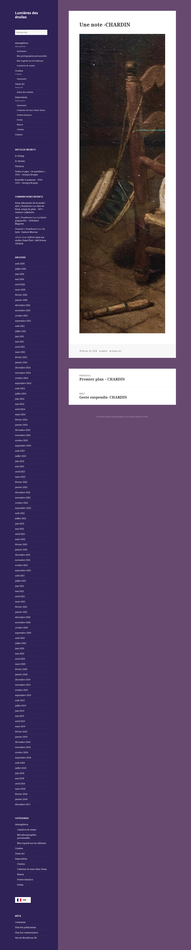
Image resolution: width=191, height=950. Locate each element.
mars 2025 (20, 352)
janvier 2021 (21, 612)
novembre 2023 (23, 435)
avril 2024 (20, 409)
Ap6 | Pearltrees (23, 217)
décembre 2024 (22, 367)
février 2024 (21, 419)
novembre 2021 (23, 560)
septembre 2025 (23, 320)
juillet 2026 (20, 268)
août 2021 (20, 575)
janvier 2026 (21, 300)
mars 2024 (20, 414)
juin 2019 (19, 710)
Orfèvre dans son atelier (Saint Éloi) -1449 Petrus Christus (30, 240)
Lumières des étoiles (26, 14)
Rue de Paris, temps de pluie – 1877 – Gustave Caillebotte (29, 209)
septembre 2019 (23, 695)
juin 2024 (19, 398)
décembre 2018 (22, 742)
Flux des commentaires (26, 932)
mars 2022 (20, 539)
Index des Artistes (25, 92)
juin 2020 (19, 648)
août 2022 (20, 513)
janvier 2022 (21, 549)
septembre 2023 (23, 445)
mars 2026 (20, 289)
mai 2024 (19, 404)
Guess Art (20, 86)
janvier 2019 (21, 736)
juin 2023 (19, 461)
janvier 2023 (21, 487)
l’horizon (19, 166)
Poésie (20, 120)
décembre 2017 (22, 804)
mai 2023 (19, 466)
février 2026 (21, 294)
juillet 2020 (20, 643)
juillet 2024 (20, 393)
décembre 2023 (22, 430)
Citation (20, 129)
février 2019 (21, 731)
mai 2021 (19, 591)
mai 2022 (19, 528)
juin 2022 (19, 523)
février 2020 (21, 669)
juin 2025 (19, 336)
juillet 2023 (20, 456)
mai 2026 (19, 279)
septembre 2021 (23, 570)
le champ (19, 155)
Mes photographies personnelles (32, 56)
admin (104, 351)
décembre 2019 (22, 679)
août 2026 (20, 263)
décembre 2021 (22, 554)
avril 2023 (20, 471)
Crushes (19, 72)
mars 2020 (20, 664)
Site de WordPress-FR (26, 937)
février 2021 (21, 606)
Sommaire (22, 51)
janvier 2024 (21, 424)
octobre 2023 (21, 440)
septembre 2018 (23, 757)
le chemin (20, 161)
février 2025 (21, 357)
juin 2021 (19, 586)
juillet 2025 (20, 331)
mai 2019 (19, 716)
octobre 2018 (21, 752)
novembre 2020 (23, 622)
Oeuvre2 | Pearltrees (25, 228)
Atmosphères (21, 45)
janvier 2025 (21, 362)
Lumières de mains (26, 65)
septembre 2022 (23, 508)
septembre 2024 (23, 383)
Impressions (21, 99)
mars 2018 (20, 788)
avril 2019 (20, 721)
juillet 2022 (20, 518)
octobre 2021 (21, 565)
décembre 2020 (22, 617)
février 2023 (21, 482)
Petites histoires (24, 115)
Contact (19, 134)
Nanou (20, 124)
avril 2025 (20, 346)
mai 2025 (19, 341)
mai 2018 (19, 778)
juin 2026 (19, 274)
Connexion (20, 922)
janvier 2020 (21, 674)
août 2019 (20, 700)
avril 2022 (20, 534)
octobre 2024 (21, 378)
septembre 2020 (23, 632)
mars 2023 (20, 476)
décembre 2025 (22, 305)
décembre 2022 (22, 492)
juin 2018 (19, 773)
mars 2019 (20, 726)
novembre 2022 (23, 497)
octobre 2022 (21, 502)
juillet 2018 (20, 768)
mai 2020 (19, 653)
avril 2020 (20, 658)
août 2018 (20, 762)
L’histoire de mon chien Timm (31, 110)
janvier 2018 (21, 799)
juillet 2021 (20, 580)
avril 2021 (20, 596)
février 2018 (21, 794)
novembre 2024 (23, 372)
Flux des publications (25, 927)
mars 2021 (20, 601)
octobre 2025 (21, 315)
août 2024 (20, 388)
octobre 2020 (21, 627)
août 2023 (20, 450)
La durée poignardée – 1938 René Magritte (30, 220)
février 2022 (21, 544)
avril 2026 (20, 284)
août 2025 (20, 326)
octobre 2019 (21, 690)
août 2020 (20, 638)
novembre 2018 (23, 747)
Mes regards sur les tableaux (30, 61)
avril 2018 (20, 783)
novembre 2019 (23, 684)
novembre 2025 (23, 310)
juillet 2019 (20, 705)
